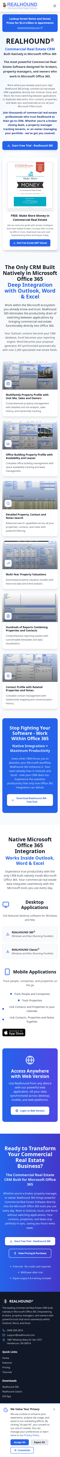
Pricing (6, 1367)
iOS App (6, 1396)
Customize (24, 1450)
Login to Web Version (32, 1110)
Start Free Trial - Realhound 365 (32, 145)
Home (5, 1358)
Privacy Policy (31, 1435)
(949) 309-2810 (15, 1330)
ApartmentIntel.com (28, 27)
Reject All (39, 1442)
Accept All (19, 1442)
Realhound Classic (12, 1391)
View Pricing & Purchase (32, 1253)
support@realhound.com (21, 1335)
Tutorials (7, 1372)
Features (7, 1362)
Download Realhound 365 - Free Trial (32, 800)
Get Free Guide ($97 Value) (32, 243)
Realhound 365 (10, 1386)
